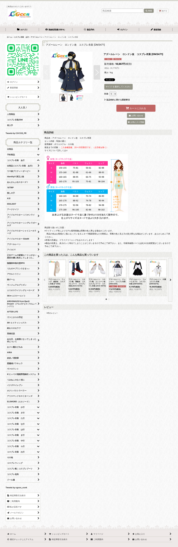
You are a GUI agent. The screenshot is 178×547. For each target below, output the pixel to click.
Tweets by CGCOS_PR (16, 133)
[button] (46, 72)
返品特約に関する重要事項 (118, 99)
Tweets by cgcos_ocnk (16, 487)
